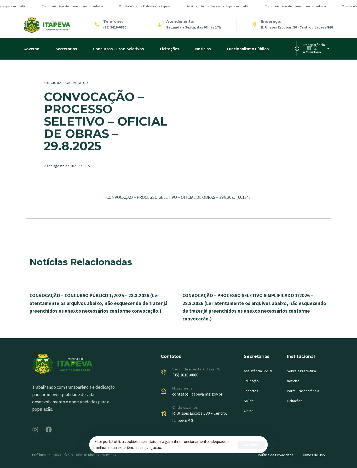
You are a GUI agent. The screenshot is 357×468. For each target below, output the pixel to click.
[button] (316, 48)
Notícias (203, 48)
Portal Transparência (303, 390)
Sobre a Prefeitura (301, 371)
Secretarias (66, 48)
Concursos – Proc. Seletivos (118, 48)
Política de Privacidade (276, 455)
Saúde (249, 400)
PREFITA (84, 165)
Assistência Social (258, 371)
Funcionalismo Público (248, 48)
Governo (31, 48)
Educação (251, 381)
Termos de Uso (313, 455)
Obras (249, 410)
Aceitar (251, 444)
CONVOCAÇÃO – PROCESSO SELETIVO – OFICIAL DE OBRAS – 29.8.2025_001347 (178, 197)
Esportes (251, 390)
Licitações (169, 48)
